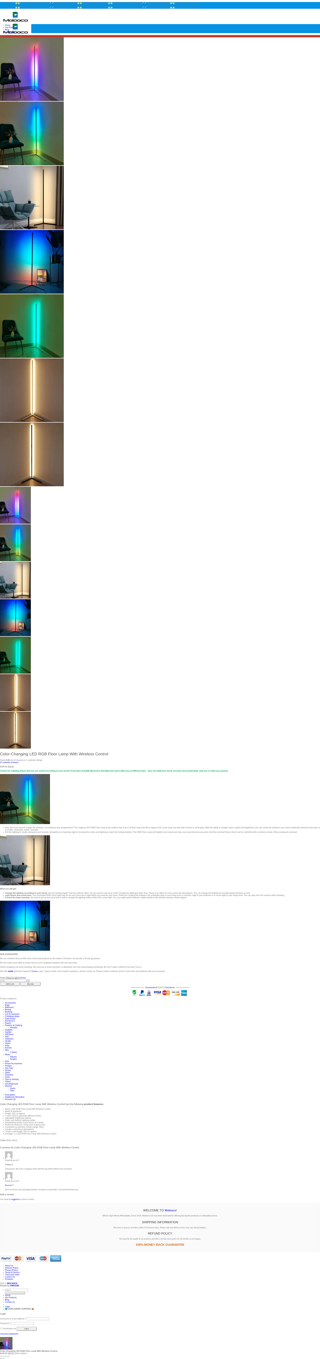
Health (8, 1041)
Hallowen (9, 1039)
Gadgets (8, 1030)
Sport (7, 1072)
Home (7, 25)
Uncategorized (11, 1084)
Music (7, 1054)
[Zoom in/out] (1, 1356)
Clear (23, 978)
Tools (7, 1077)
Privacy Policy (11, 1270)
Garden (8, 1032)
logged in (16, 1199)
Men (7, 1050)
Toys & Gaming (11, 1079)
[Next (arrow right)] (3, 1358)
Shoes (8, 1070)
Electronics (10, 1021)
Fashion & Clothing (13, 1025)
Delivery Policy (11, 1268)
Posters (8, 1066)
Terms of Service (12, 1272)
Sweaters (9, 1075)
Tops (12, 1090)
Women (8, 1086)
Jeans (12, 1088)
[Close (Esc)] (9, 1356)
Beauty (8, 1010)
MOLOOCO (12, 1283)
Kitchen (8, 1048)
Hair (7, 1036)
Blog (7, 30)
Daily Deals (10, 1019)
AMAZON (14, 1286)
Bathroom (9, 1007)
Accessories (10, 1003)
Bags (7, 1005)
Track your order (12, 1275)
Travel (7, 1081)
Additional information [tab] (14, 1097)
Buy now (30, 984)
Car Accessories (12, 1014)
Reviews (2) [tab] (10, 1099)
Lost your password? (9, 1334)
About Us (9, 1266)
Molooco (170, 1210)
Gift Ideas (9, 1034)
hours (34, 971)
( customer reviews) (9, 762)
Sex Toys (9, 1068)
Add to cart (10, 984)
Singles (13, 1059)
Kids (7, 1045)
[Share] (6, 1356)
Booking (8, 1012)
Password (5, 1323)
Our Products (11, 27)
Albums (13, 1057)
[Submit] (15, 1293)
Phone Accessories (13, 1063)
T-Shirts (13, 1052)
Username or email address (13, 1319)
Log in (26, 1329)
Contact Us (10, 32)
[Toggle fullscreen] (3, 1356)
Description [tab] (10, 1095)
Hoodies (14, 1027)
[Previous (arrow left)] (1, 1358)
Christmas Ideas (12, 1016)
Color (2, 978)
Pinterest (9, 1279)
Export (8, 1023)
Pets (7, 1061)
